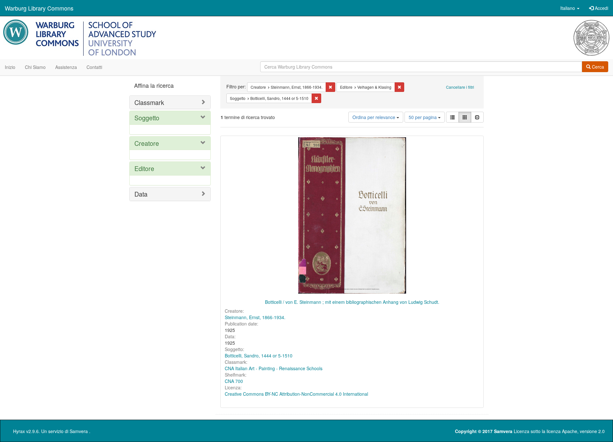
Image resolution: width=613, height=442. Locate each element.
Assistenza (66, 67)
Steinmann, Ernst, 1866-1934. (255, 317)
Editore (144, 168)
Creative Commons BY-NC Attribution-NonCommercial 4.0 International (296, 394)
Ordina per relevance (374, 117)
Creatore (146, 143)
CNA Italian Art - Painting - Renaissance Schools (273, 368)
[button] (570, 8)
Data (141, 194)
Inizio (10, 67)
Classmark (149, 102)
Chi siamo (35, 67)
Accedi (601, 8)
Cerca (597, 67)
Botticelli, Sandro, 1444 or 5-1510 (258, 355)
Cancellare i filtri (460, 87)
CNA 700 (234, 381)
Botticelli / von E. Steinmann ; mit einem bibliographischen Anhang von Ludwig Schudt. (352, 302)
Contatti (94, 67)
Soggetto (146, 117)
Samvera (79, 431)
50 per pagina (423, 117)
